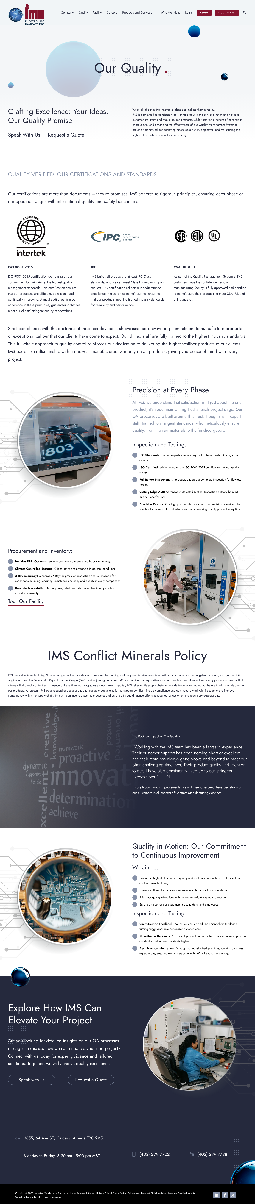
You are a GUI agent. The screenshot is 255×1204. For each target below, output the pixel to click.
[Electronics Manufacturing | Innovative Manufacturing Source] (26, 5)
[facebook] (225, 1195)
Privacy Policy (104, 1193)
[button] (244, 12)
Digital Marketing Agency (163, 1193)
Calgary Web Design (138, 1193)
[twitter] (233, 1195)
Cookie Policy (119, 1193)
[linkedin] (216, 1195)
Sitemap (91, 1193)
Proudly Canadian (52, 1197)
